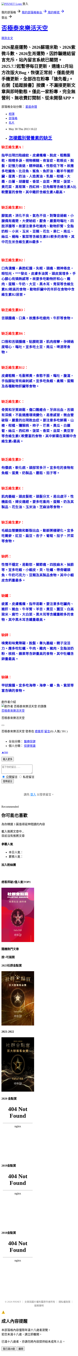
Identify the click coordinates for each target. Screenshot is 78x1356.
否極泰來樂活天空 (24, 28)
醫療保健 (30, 741)
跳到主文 (7, 38)
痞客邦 (39, 731)
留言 (47, 731)
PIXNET (17, 1301)
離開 (21, 1348)
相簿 (12, 114)
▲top (4, 752)
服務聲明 (39, 1305)
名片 (12, 122)
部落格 (13, 118)
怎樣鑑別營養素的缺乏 (30, 138)
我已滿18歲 (9, 1348)
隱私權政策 (64, 1301)
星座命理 (31, 106)
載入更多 (7, 759)
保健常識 (30, 745)
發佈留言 (7, 781)
